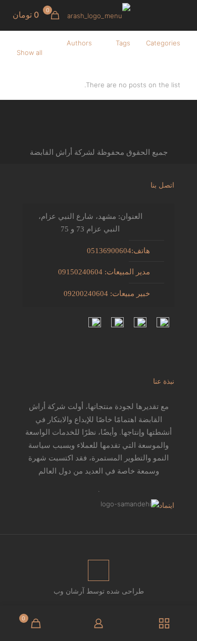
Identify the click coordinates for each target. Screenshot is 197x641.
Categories (163, 43)
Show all (29, 52)
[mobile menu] (183, 15)
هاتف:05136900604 (118, 251)
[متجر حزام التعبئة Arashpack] (98, 15)
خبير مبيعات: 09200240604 (107, 293)
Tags (123, 43)
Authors (79, 43)
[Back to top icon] (98, 570)
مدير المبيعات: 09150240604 (104, 272)
